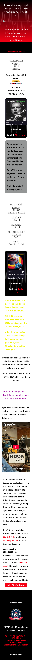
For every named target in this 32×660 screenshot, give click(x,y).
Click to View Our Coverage (16, 585)
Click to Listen (20, 135)
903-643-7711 (8, 536)
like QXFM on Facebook (16, 602)
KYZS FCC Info (16, 638)
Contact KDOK (16, 204)
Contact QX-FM (16, 60)
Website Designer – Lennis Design (16, 644)
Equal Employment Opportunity (16, 51)
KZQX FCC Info (10, 635)
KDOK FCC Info (21, 635)
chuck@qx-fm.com (10, 540)
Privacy (12, 642)
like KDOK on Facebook (16, 654)
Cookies (19, 642)
